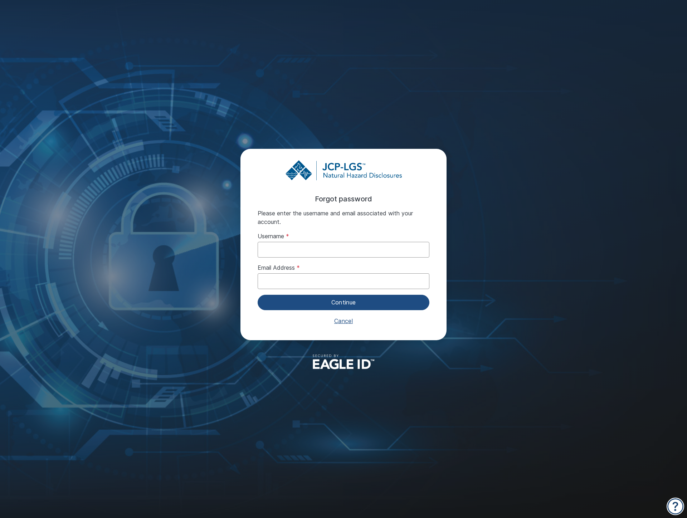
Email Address (276, 267)
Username (271, 236)
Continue (343, 302)
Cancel (343, 320)
